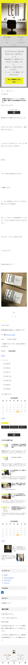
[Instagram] (2, 592)
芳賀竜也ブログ (5, 423)
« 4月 (3, 418)
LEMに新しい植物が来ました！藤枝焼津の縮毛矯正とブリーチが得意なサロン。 (13, 637)
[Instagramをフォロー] (14, 112)
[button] (25, 330)
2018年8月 (6, 389)
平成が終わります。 (7, 614)
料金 (7, 659)
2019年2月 (6, 368)
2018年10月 (7, 381)
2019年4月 (6, 364)
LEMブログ (7, 580)
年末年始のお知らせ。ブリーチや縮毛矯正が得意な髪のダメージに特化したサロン (13, 628)
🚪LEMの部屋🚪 (7, 655)
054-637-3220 (10, 335)
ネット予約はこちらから (14, 80)
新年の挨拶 (4, 622)
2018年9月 (6, 385)
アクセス (6, 583)
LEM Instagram (9, 578)
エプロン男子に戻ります (9, 618)
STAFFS (20, 657)
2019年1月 (6, 372)
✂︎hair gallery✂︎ (20, 659)
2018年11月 (7, 376)
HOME (3, 356)
